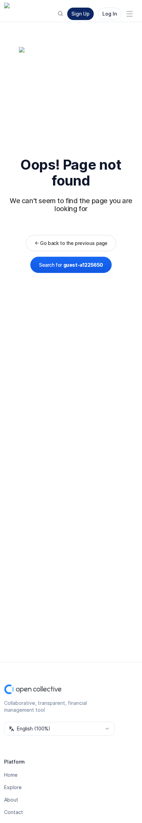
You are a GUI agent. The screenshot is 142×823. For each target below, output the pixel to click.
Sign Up (80, 14)
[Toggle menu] (129, 14)
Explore (13, 787)
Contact (13, 812)
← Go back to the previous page (71, 243)
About (11, 800)
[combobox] (59, 729)
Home (11, 775)
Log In (109, 14)
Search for (71, 265)
